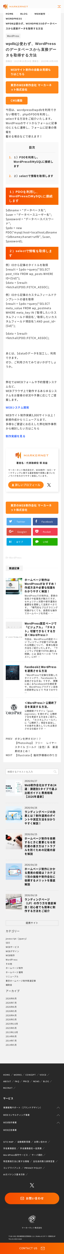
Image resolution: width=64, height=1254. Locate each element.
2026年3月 (11, 1019)
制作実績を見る (15, 436)
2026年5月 (11, 1011)
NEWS (36, 1081)
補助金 (9, 985)
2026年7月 (11, 1003)
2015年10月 (12, 1032)
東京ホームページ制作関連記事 (21, 981)
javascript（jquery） (17, 939)
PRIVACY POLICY (33, 1168)
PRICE (26, 1081)
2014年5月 (11, 1045)
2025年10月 (12, 1024)
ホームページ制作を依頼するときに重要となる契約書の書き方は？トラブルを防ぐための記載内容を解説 (40, 846)
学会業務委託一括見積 (31, 1148)
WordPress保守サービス (15, 1155)
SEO (8, 943)
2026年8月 (11, 998)
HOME (6, 1075)
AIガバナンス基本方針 (14, 1174)
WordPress (14, 18)
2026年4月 (11, 1015)
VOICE (43, 1075)
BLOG (46, 1081)
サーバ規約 (37, 1155)
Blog (24, 13)
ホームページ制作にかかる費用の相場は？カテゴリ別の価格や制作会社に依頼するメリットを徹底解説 (40, 877)
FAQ (17, 1081)
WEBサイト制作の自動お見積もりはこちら (31, 71)
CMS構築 (17, 100)
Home (10, 13)
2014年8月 (11, 1036)
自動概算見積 (23, 1142)
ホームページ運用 (14, 972)
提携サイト (32, 923)
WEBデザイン (12, 951)
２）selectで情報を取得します (31, 176)
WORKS (18, 1075)
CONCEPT (30, 1075)
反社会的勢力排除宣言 (44, 1161)
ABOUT (7, 1081)
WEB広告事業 (10, 1130)
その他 (9, 964)
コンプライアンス (12, 1168)
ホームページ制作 (14, 968)
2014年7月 (11, 1041)
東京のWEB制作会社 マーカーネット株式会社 (31, 87)
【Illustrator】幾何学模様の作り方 (36, 755)
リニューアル (12, 977)
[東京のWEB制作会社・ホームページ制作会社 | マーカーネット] (15, 7)
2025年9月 (11, 1028)
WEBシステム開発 (17, 407)
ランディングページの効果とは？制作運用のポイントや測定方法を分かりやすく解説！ (40, 818)
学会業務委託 (9, 1148)
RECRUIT (8, 1088)
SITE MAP (8, 1142)
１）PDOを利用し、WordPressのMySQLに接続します (31, 161)
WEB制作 (39, 13)
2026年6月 (11, 1007)
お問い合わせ (40, 1142)
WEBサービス (12, 947)
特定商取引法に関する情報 (16, 1161)
